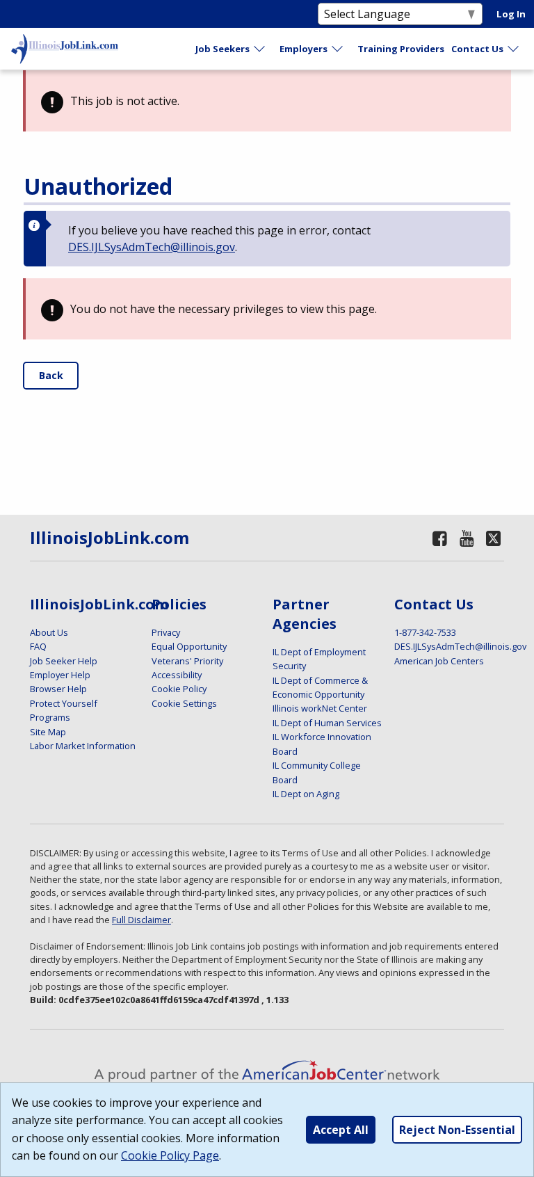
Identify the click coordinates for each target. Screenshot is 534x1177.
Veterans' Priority (187, 661)
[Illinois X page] (493, 538)
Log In (511, 14)
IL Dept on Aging (306, 793)
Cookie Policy (179, 688)
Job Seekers (222, 48)
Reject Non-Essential (457, 1129)
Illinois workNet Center (320, 708)
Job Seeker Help (63, 661)
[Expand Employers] (338, 49)
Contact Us (477, 48)
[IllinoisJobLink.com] (64, 49)
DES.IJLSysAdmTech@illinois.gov (151, 247)
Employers (303, 48)
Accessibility (177, 674)
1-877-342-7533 (425, 632)
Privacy (166, 632)
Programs (50, 717)
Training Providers (400, 48)
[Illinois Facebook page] (439, 538)
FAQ (38, 646)
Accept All (341, 1129)
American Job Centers (439, 661)
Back (51, 375)
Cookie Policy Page (170, 1155)
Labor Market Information (83, 745)
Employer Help (60, 674)
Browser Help (58, 688)
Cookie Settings (184, 703)
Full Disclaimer (141, 919)
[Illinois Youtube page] (467, 538)
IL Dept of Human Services (327, 722)
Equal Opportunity (189, 646)
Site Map (48, 732)
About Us (49, 632)
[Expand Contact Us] (514, 49)
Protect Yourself (63, 703)
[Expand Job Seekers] (260, 49)
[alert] (267, 100)
